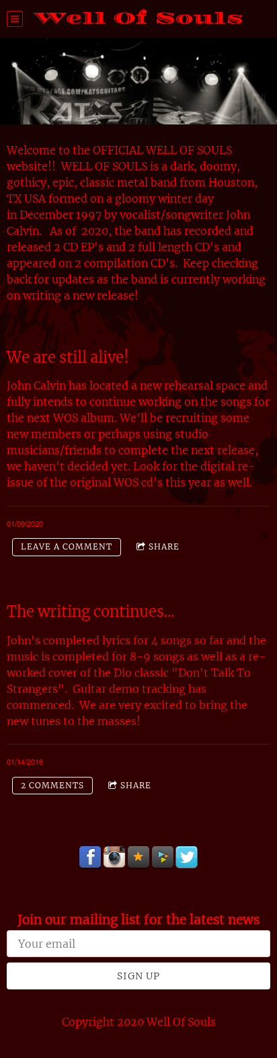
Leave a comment (66, 546)
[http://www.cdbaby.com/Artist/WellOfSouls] (163, 857)
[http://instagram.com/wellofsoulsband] (114, 857)
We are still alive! (68, 357)
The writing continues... (90, 611)
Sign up (138, 976)
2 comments (52, 785)
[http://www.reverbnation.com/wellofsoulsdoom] (138, 857)
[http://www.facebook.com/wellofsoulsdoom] (90, 857)
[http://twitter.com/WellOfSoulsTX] (187, 857)
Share (164, 546)
